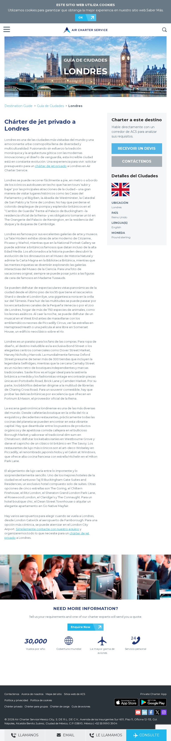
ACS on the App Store (126, 702)
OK (80, 17)
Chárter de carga (59, 706)
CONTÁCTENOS (136, 161)
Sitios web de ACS (74, 694)
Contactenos (11, 694)
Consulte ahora (149, 737)
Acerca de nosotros (32, 694)
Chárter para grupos (36, 706)
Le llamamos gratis (108, 737)
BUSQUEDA (164, 29)
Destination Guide (18, 106)
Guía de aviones (81, 706)
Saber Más (155, 10)
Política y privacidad (16, 700)
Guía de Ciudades (50, 106)
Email (68, 735)
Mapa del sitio (54, 694)
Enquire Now (80, 627)
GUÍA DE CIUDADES (85, 60)
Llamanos (28, 735)
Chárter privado (13, 706)
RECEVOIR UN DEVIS (137, 148)
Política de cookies (41, 700)
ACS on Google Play (153, 702)
